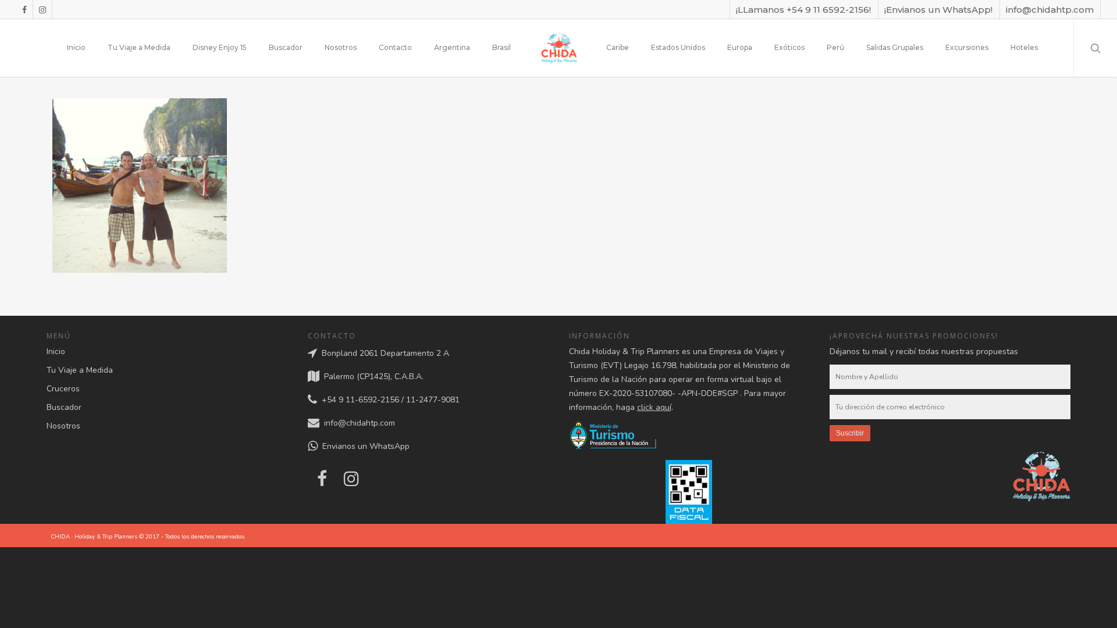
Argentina (452, 47)
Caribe (617, 47)
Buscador (286, 47)
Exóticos (789, 47)
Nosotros (341, 47)
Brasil (501, 47)
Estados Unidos (678, 47)
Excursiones (966, 47)
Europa (739, 47)
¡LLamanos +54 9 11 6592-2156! (803, 9)
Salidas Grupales (894, 47)
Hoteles (1024, 47)
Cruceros (63, 388)
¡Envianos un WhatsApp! (938, 9)
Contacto (395, 47)
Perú (835, 47)
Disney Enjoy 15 (220, 47)
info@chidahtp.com (1050, 9)
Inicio (76, 47)
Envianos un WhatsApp (364, 446)
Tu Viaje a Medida (139, 47)
